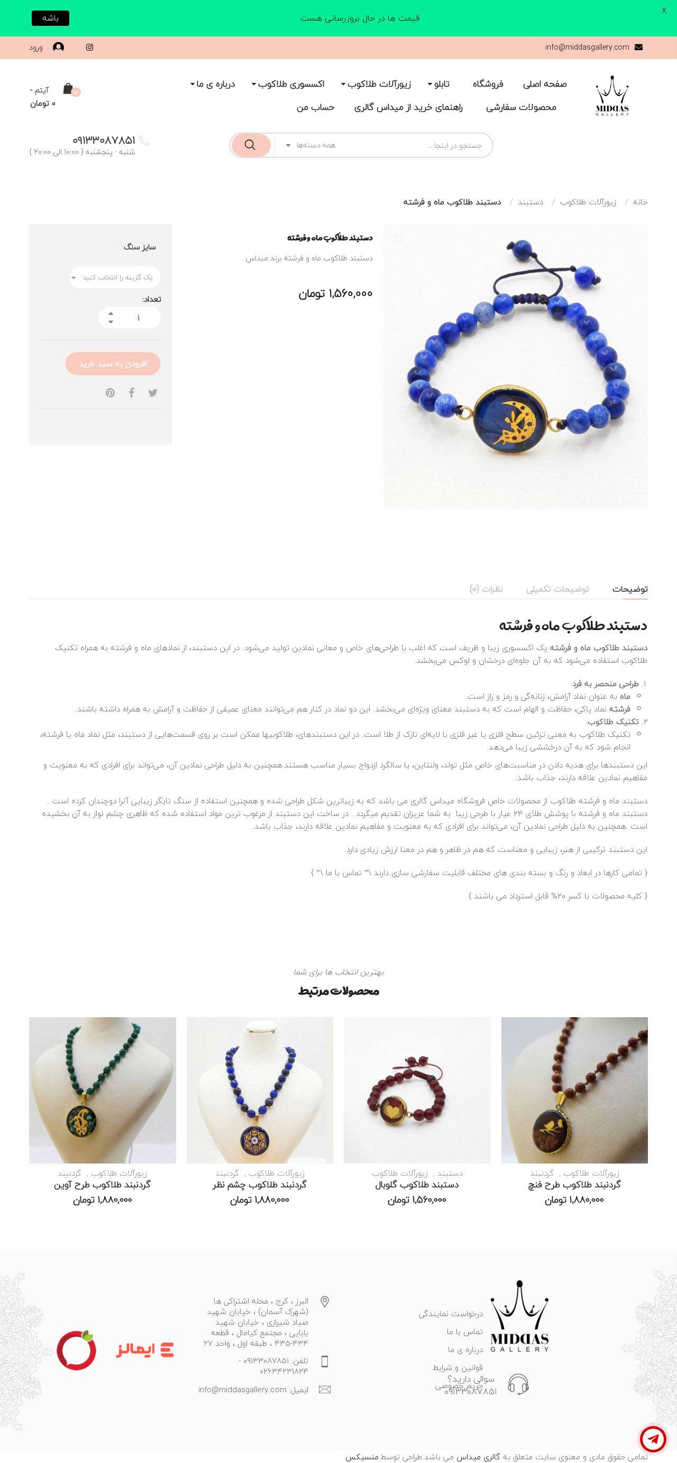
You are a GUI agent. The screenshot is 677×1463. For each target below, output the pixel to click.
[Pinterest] (110, 393)
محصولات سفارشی (521, 107)
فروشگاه (488, 84)
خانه (640, 202)
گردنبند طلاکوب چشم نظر (260, 1184)
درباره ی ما (216, 84)
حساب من (316, 107)
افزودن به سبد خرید (113, 363)
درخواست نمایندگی (451, 1313)
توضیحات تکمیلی (557, 589)
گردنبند (542, 1173)
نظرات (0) (486, 589)
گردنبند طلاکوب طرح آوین (102, 1184)
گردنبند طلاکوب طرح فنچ (574, 1184)
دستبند (530, 202)
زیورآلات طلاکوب (379, 84)
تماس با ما (344, 872)
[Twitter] (153, 393)
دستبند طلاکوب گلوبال (417, 1184)
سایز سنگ (140, 247)
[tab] (630, 589)
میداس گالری (432, 801)
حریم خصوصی (459, 1385)
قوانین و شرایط (458, 1367)
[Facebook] (131, 393)
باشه (50, 18)
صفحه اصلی (545, 84)
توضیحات (630, 589)
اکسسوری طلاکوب (291, 84)
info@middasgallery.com (587, 47)
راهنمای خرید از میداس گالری (408, 107)
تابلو (442, 84)
